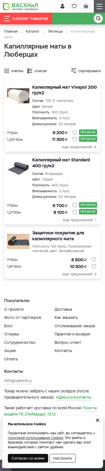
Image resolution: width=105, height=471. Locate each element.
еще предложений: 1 (79, 220)
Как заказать (66, 317)
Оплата (11, 359)
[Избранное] (74, 6)
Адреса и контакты (73, 397)
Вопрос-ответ (68, 342)
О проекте (14, 309)
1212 (50, 411)
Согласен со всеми (28, 458)
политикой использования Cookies (35, 438)
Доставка (63, 309)
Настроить (62, 458)
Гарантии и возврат (73, 334)
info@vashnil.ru (18, 380)
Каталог (33, 31)
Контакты (63, 350)
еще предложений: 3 (79, 274)
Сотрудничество (20, 342)
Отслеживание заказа (75, 325)
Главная (11, 31)
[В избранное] (75, 132)
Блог (8, 325)
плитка (17, 70)
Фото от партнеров (22, 317)
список (40, 70)
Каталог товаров (30, 18)
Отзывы (11, 334)
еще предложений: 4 (79, 147)
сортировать (89, 70)
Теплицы (56, 31)
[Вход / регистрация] (62, 6)
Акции (10, 350)
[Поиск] (98, 18)
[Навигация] (99, 6)
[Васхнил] (20, 6)
